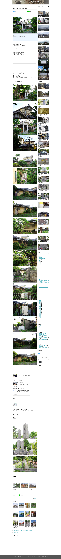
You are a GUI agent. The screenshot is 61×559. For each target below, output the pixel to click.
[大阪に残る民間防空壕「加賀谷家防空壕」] (43, 55)
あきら (44, 334)
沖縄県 (40, 318)
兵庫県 (40, 311)
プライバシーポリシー (42, 326)
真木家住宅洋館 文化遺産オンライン (21, 382)
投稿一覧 (40, 327)
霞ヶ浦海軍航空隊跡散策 (41, 147)
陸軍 (39, 261)
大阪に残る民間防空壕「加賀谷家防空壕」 (43, 57)
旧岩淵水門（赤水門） (21, 526)
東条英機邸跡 (40, 333)
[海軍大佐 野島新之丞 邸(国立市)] (16, 485)
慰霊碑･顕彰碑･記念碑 (42, 258)
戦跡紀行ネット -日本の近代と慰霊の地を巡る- (30, 1)
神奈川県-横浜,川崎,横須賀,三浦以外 (43, 287)
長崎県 (40, 316)
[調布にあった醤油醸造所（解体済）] (24, 485)
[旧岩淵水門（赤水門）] (21, 523)
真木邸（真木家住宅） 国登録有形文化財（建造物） (19, 36)
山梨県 (40, 303)
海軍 (39, 259)
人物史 (45, 556)
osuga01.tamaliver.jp (15, 394)
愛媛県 (40, 314)
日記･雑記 (40, 257)
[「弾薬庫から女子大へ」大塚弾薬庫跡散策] (27, 523)
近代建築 (47, 556)
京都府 (40, 309)
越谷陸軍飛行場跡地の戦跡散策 (43, 345)
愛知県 (40, 307)
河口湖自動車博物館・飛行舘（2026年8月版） (44, 51)
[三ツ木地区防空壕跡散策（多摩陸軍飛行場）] (33, 505)
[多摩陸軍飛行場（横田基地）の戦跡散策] (15, 505)
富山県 (40, 301)
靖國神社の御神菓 (16, 532)
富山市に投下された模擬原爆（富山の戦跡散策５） (43, 78)
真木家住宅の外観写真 (15, 37)
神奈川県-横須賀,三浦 (41, 286)
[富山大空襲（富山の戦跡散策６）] (43, 69)
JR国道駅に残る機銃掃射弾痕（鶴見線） (43, 139)
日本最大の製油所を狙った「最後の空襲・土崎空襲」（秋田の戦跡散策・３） (43, 23)
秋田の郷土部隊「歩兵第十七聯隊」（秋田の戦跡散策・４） (43, 16)
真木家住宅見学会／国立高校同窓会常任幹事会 (23, 390)
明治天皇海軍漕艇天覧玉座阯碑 (43, 335)
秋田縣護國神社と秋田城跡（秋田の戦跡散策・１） (43, 37)
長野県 (40, 304)
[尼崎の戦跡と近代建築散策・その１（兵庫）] (27, 514)
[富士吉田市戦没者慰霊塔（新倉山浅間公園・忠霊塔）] (43, 42)
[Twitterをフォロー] (39, 353)
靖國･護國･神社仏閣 (41, 556)
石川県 (40, 302)
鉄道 (39, 262)
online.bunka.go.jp (15, 386)
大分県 (40, 317)
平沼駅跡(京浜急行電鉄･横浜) (42, 123)
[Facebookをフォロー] (40, 353)
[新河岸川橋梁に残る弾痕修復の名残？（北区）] (15, 514)
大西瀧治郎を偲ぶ (40, 182)
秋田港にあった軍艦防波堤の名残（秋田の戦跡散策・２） (43, 30)
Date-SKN (35, 498)
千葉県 (40, 299)
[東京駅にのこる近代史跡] (27, 505)
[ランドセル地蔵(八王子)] (33, 514)
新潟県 (40, 300)
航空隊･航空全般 (41, 263)
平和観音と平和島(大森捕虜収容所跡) (43, 131)
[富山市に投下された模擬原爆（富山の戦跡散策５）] (43, 76)
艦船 (39, 260)
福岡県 (40, 315)
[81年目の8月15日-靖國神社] (43, 62)
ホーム (13, 556)
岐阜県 (40, 305)
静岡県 (40, 306)
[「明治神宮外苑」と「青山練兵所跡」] (21, 505)
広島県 (40, 312)
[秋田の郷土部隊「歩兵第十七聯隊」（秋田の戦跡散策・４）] (43, 14)
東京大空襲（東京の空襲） (42, 264)
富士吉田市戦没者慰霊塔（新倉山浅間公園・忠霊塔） (43, 44)
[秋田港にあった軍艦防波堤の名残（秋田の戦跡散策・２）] (43, 28)
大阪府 (40, 310)
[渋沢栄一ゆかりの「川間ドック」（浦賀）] (21, 514)
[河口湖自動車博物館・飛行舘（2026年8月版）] (43, 49)
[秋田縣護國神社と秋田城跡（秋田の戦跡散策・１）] (43, 35)
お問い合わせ (16, 556)
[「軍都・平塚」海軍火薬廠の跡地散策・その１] (33, 523)
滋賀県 (40, 308)
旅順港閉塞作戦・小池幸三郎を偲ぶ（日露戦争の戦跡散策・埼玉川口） (23, 530)
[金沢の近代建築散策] (32, 485)
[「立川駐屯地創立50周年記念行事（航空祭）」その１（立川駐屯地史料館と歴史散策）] (15, 523)
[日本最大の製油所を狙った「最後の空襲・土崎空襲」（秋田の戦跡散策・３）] (43, 21)
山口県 (40, 313)
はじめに (40, 325)
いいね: (14, 40)
